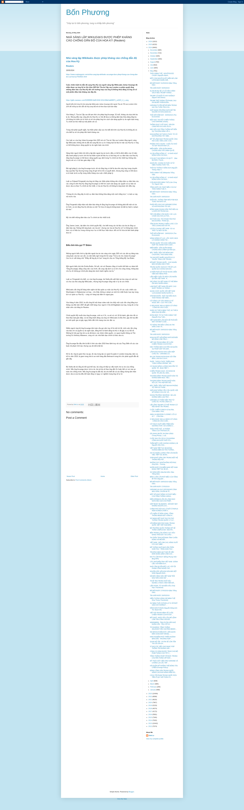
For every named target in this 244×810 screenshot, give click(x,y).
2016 (150, 714)
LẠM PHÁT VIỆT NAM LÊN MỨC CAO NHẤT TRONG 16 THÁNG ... (163, 287)
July (151, 65)
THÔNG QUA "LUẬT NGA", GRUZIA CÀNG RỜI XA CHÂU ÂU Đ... (162, 125)
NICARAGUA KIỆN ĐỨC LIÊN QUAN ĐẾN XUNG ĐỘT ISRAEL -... (163, 633)
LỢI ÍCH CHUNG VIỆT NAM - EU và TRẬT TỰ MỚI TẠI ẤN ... (162, 229)
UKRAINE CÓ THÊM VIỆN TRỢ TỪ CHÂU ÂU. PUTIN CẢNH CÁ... (162, 401)
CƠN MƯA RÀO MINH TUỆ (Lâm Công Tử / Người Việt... (163, 183)
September (154, 59)
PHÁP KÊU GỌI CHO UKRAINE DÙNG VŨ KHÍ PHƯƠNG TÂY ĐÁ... (163, 205)
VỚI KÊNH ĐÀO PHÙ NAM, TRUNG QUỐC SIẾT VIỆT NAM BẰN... (162, 524)
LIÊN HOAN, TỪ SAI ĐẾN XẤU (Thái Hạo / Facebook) (162, 586)
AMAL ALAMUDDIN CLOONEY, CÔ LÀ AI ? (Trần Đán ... (163, 415)
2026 (150, 41)
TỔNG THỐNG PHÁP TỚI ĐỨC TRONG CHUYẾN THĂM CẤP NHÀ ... (163, 657)
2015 (150, 717)
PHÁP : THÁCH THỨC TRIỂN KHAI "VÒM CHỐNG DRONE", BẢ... (162, 362)
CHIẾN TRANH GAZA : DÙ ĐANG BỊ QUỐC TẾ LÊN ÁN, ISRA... (162, 372)
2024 (150, 47)
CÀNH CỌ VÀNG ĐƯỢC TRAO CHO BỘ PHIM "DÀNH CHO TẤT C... (164, 652)
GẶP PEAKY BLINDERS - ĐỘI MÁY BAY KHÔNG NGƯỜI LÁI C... (164, 505)
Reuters (70, 66)
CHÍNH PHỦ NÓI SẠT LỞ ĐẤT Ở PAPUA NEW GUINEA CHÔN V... (164, 510)
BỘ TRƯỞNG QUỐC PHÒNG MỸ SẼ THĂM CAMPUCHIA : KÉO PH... (162, 529)
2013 (150, 723)
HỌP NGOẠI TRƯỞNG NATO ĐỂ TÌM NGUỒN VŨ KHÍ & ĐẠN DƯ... (163, 111)
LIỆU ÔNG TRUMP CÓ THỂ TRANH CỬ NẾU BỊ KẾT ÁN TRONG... (164, 405)
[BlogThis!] (91, 404)
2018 (150, 708)
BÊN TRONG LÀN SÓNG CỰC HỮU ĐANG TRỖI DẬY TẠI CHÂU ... (162, 533)
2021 (150, 699)
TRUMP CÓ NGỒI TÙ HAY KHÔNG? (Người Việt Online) (162, 96)
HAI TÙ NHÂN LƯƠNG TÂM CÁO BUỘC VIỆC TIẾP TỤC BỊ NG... (164, 454)
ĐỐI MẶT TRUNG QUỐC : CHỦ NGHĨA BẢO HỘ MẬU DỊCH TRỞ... (163, 263)
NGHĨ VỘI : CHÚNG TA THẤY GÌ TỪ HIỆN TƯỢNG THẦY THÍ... (162, 164)
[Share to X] (94, 404)
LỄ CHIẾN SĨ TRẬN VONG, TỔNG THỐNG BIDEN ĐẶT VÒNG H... (161, 514)
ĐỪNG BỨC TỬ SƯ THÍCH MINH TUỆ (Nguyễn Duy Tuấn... (163, 316)
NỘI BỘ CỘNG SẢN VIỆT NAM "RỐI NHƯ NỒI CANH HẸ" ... (162, 577)
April (152, 681)
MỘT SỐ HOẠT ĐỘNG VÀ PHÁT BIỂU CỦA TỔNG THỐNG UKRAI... (163, 495)
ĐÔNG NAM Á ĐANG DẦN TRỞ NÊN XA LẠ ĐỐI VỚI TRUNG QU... (164, 210)
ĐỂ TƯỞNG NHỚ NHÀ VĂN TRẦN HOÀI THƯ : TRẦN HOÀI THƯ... (162, 548)
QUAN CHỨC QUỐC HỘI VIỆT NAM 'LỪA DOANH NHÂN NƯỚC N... (162, 292)
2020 (150, 702)
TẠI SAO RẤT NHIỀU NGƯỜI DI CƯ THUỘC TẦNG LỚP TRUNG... (162, 258)
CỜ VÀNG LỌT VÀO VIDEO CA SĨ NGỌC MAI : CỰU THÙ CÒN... (161, 301)
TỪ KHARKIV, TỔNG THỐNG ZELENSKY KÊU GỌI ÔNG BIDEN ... (163, 628)
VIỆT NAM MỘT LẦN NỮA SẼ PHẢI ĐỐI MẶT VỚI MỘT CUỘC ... (163, 321)
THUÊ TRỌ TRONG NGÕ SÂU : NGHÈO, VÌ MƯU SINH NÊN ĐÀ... (162, 582)
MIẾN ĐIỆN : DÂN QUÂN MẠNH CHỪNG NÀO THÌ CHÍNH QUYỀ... (162, 149)
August (152, 62)
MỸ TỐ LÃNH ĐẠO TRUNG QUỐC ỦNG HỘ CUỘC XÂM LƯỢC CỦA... (164, 140)
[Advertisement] (122, 765)
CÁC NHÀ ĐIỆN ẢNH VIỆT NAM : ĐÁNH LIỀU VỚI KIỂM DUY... (164, 562)
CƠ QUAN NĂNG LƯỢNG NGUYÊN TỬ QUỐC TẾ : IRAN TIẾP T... (164, 367)
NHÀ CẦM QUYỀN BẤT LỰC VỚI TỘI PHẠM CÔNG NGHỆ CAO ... (163, 567)
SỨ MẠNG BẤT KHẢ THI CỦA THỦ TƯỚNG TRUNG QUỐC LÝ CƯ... (162, 519)
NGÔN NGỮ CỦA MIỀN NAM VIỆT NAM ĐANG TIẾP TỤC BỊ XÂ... (164, 468)
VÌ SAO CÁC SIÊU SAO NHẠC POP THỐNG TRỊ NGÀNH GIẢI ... (162, 647)
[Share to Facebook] (96, 404)
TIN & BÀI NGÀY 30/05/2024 (160, 88)
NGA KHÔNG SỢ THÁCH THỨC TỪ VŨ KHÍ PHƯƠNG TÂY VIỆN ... (163, 135)
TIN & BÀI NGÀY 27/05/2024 (160, 486)
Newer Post (71, 476)
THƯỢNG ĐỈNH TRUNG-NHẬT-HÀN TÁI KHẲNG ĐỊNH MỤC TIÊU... (164, 377)
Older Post (134, 476)
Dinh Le (76, 404)
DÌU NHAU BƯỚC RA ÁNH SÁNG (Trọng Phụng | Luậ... (161, 434)
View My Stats (122, 799)
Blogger (131, 792)
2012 (150, 726)
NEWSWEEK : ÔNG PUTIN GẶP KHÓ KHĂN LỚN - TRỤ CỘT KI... (163, 623)
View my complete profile (154, 739)
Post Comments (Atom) (83, 480)
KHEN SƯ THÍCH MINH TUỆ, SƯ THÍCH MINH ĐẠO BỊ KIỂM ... (164, 311)
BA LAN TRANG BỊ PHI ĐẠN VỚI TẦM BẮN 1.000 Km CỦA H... (163, 357)
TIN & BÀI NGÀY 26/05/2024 (160, 595)
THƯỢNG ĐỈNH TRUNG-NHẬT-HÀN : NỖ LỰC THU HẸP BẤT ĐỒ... (163, 381)
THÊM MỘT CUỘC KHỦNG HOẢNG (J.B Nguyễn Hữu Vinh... (164, 444)
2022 (150, 696)
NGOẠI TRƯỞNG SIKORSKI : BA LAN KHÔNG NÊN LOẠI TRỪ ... (163, 396)
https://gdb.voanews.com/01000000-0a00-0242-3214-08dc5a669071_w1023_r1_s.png (97, 100)
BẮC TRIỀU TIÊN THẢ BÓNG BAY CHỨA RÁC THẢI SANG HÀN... (161, 253)
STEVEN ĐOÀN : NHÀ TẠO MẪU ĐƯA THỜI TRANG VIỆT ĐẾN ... (163, 297)
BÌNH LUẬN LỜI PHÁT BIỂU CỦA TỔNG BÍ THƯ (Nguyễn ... (164, 478)
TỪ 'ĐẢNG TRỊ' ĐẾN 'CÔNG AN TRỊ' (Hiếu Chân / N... (162, 326)
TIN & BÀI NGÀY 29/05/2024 (160, 197)
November (154, 53)
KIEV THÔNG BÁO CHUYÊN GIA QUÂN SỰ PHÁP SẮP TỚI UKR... (163, 348)
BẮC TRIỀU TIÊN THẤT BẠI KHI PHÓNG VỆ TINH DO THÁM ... (164, 386)
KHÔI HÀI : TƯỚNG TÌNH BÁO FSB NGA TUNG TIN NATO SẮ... (164, 200)
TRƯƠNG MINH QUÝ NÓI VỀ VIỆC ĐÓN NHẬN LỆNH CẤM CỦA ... (162, 553)
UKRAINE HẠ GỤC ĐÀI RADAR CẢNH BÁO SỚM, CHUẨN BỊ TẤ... (163, 490)
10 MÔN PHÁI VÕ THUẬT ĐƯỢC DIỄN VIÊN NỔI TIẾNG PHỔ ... (163, 273)
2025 (150, 44)
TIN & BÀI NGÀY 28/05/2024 (160, 334)
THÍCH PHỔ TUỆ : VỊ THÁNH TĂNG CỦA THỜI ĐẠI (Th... (160, 430)
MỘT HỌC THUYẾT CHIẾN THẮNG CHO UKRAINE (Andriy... (162, 120)
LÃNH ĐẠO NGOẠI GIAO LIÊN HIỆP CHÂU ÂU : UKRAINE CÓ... (162, 353)
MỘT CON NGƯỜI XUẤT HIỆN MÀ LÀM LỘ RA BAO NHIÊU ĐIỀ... (163, 79)
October (153, 56)
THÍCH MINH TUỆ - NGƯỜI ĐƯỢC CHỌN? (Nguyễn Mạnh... (162, 74)
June (152, 68)
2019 (150, 705)
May (152, 71)
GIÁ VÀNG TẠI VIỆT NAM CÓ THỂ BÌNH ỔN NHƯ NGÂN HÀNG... (164, 282)
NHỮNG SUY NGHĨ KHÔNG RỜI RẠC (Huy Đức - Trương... (163, 463)
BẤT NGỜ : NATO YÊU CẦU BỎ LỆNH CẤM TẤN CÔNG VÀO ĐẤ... (163, 618)
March (152, 684)
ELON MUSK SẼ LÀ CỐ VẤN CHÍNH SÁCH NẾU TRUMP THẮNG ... (162, 92)
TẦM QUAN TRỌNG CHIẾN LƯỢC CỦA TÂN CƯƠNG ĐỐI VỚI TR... (164, 224)
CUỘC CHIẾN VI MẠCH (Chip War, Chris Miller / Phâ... (162, 410)
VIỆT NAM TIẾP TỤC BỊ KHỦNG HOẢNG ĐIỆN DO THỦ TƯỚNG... (162, 449)
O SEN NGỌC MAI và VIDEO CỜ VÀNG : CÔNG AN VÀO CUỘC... (163, 306)
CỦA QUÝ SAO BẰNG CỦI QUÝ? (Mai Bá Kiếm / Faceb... (163, 159)
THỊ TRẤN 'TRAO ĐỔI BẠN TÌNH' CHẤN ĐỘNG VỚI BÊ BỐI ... (163, 538)
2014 (150, 720)
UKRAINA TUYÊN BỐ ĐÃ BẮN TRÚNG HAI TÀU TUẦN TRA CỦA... (163, 106)
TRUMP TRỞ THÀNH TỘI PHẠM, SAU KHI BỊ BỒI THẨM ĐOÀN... (163, 101)
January (153, 690)
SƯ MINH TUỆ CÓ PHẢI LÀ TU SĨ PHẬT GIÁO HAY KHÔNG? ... (164, 604)
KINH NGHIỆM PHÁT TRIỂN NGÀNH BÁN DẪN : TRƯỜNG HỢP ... (163, 637)
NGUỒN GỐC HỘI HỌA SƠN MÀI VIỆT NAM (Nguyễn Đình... (163, 572)
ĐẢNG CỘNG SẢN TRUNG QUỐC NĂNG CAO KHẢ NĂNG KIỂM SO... (163, 671)
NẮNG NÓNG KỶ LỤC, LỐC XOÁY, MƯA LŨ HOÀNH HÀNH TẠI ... (164, 239)
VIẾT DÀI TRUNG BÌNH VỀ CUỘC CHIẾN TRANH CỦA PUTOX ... (161, 343)
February (153, 687)
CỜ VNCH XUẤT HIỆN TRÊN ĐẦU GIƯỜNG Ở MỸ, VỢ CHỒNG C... (162, 425)
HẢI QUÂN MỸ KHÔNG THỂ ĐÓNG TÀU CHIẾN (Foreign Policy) (164, 666)
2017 (150, 711)
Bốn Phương (87, 12)
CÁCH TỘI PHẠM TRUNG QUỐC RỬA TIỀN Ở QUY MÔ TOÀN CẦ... (163, 676)
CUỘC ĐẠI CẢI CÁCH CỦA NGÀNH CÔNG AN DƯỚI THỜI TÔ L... (162, 439)
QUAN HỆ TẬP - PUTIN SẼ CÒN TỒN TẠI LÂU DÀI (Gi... (163, 642)
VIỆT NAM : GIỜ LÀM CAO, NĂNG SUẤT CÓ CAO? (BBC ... (164, 543)
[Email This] (89, 404)
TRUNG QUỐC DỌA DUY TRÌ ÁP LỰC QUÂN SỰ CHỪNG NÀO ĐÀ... (163, 268)
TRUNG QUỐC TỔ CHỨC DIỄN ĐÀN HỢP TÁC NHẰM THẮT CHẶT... (163, 244)
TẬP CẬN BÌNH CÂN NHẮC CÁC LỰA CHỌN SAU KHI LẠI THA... (163, 215)
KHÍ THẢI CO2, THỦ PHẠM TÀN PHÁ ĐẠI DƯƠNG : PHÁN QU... (163, 220)
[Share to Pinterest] (99, 404)
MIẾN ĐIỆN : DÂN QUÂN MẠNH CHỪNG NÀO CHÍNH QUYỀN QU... (163, 248)
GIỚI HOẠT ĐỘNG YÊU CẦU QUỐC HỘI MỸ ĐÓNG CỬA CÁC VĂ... (164, 391)
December (154, 50)
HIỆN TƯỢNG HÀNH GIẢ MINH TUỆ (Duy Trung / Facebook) (162, 599)
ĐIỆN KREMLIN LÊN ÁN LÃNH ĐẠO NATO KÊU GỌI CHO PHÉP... (162, 500)
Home (103, 476)
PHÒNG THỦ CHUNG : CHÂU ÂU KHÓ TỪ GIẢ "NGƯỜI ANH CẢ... (163, 145)
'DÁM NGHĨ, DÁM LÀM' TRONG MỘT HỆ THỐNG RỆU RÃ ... (164, 458)
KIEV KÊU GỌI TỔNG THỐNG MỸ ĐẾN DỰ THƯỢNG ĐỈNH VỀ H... (163, 130)
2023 (150, 694)
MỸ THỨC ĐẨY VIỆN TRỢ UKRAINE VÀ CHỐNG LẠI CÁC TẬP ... (164, 662)
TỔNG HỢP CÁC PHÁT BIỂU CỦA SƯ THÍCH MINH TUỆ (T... (163, 188)
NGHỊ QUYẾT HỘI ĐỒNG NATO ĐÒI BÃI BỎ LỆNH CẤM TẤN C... (164, 338)
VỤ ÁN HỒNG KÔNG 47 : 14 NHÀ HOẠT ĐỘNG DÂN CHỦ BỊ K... (164, 154)
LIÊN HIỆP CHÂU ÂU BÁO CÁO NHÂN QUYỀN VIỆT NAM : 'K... (163, 277)
